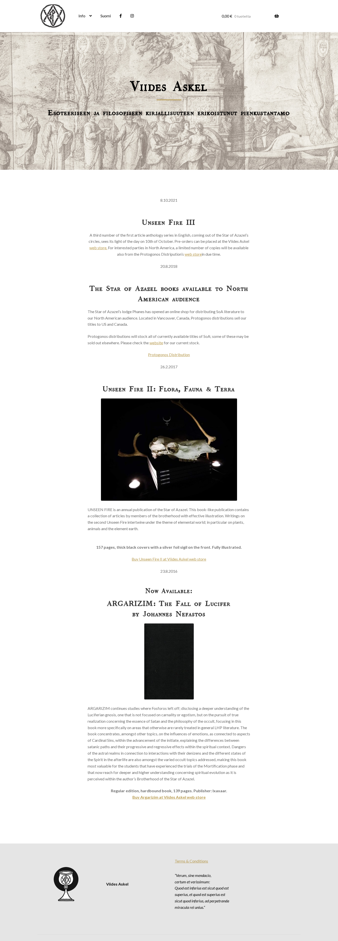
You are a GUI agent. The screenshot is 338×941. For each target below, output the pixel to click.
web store (193, 254)
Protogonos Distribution (169, 354)
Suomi (105, 15)
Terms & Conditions (191, 861)
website (156, 342)
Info (81, 15)
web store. (98, 247)
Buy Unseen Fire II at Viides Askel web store (169, 559)
